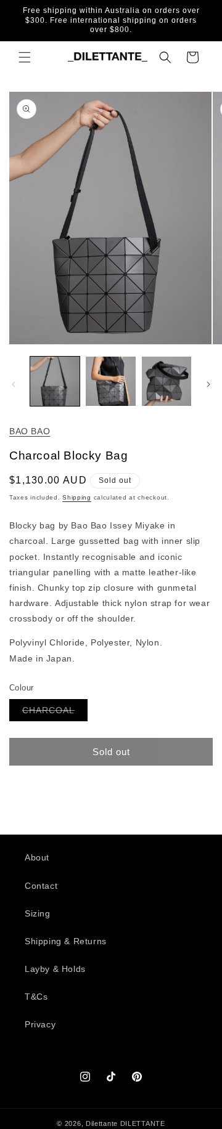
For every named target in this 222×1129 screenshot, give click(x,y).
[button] (24, 57)
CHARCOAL (55, 713)
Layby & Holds (55, 969)
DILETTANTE (142, 1123)
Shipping (76, 497)
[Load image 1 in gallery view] (55, 381)
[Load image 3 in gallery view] (166, 381)
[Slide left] (13, 384)
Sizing (38, 913)
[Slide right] (208, 384)
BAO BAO (29, 431)
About (37, 857)
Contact (41, 886)
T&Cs (36, 997)
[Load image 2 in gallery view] (110, 381)
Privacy (40, 1024)
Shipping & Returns (66, 941)
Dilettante (102, 1123)
